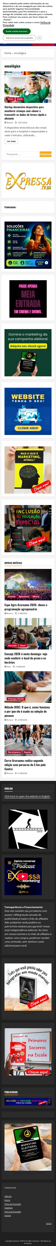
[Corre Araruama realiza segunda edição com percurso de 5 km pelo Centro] (28, 740)
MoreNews (45, 1241)
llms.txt (49, 1223)
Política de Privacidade (12, 1204)
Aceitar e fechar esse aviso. (17, 31)
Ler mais (12, 142)
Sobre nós (7, 1196)
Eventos (11, 596)
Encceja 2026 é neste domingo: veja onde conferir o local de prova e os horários (25, 658)
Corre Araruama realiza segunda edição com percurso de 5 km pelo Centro (25, 764)
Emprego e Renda (16, 698)
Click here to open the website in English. (27, 796)
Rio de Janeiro (14, 752)
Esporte (27, 752)
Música (36, 596)
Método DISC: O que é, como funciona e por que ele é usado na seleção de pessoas (27, 711)
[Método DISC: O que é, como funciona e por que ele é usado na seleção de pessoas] (28, 687)
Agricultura (24, 596)
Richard (10, 122)
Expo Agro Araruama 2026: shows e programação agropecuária (25, 607)
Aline (9, 666)
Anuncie (7, 1200)
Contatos (7, 1215)
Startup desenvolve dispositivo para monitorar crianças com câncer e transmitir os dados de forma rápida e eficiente (28, 87)
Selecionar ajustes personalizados (19, 38)
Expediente (8, 1208)
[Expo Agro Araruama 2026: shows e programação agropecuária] (28, 584)
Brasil (10, 99)
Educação (12, 645)
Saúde (20, 99)
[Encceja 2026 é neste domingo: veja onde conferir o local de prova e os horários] (28, 633)
